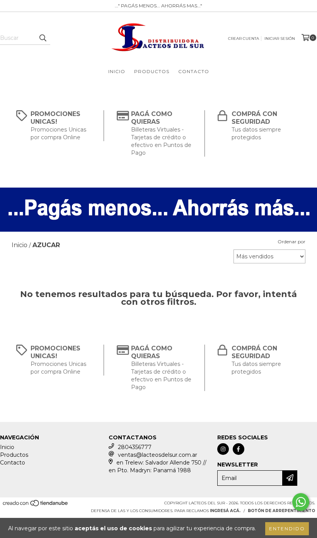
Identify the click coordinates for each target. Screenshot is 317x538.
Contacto (193, 71)
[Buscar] (42, 38)
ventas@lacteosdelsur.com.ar (157, 454)
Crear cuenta (243, 38)
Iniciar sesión (279, 38)
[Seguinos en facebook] (238, 449)
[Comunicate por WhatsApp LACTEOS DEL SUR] (300, 502)
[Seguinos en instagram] (223, 449)
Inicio (116, 71)
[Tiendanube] (36, 505)
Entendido (287, 528)
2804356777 (135, 447)
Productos (151, 71)
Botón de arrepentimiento (281, 510)
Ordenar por (291, 241)
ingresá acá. (225, 510)
